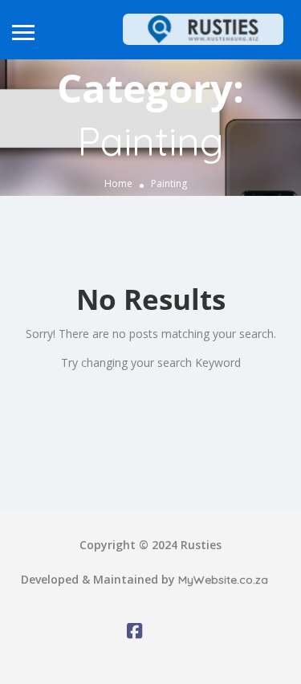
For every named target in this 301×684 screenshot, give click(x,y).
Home (118, 183)
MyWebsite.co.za (223, 579)
